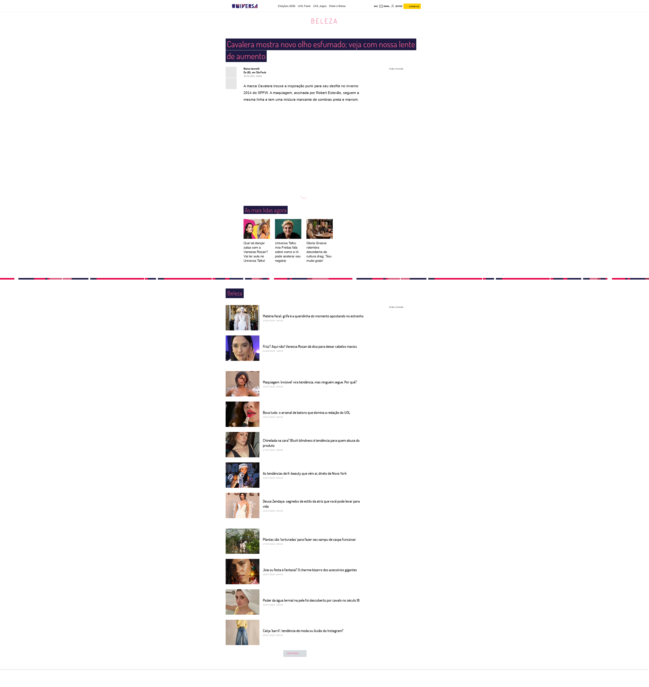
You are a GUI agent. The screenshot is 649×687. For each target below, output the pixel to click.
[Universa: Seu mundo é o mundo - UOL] (244, 6)
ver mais (293, 653)
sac (376, 6)
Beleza (324, 20)
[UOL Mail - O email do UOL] (384, 6)
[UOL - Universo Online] (260, 6)
